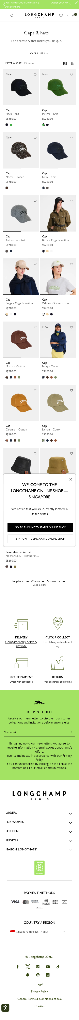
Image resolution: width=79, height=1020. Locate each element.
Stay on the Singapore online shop (40, 538)
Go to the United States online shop (40, 527)
